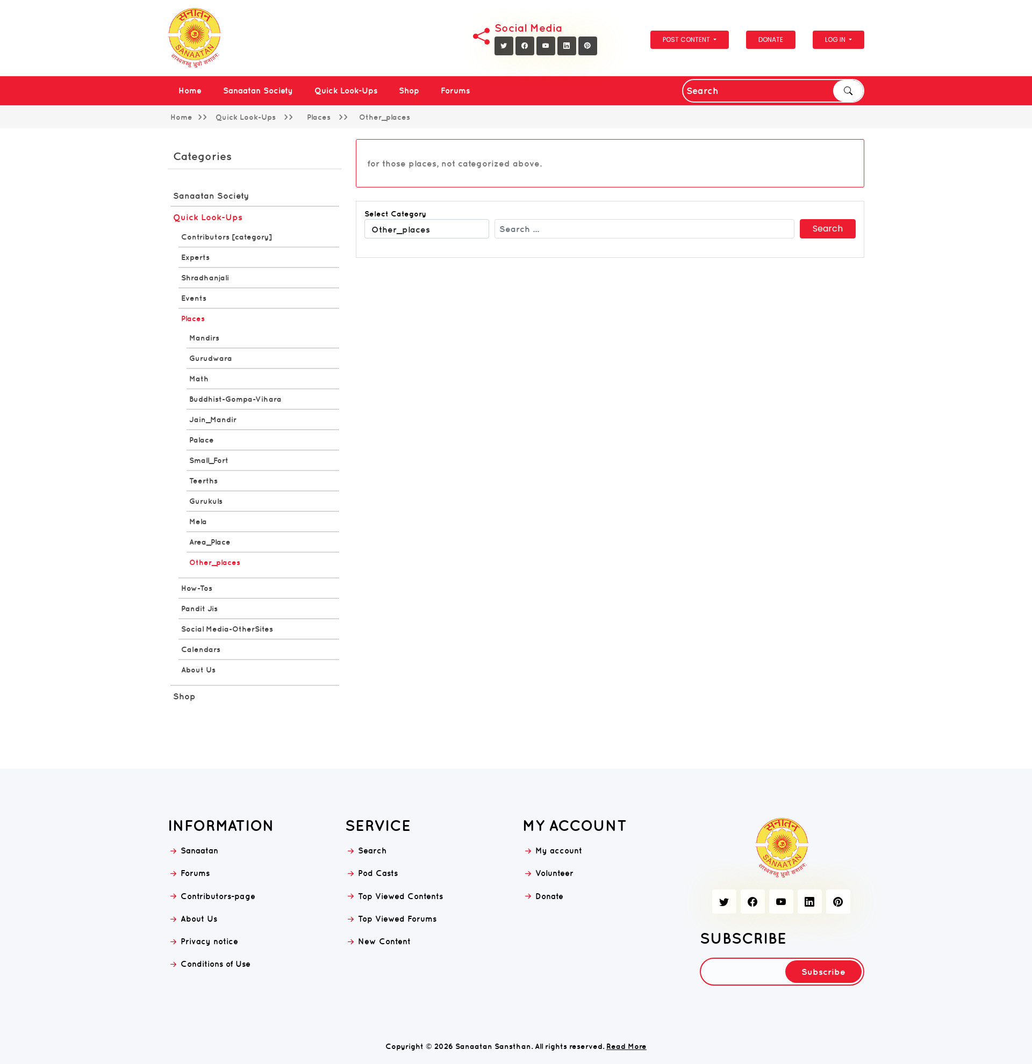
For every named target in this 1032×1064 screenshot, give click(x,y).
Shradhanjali (205, 277)
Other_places (214, 562)
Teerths (203, 480)
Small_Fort (208, 460)
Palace (201, 440)
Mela (198, 521)
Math (199, 378)
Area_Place (210, 542)
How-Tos (196, 588)
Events (193, 298)
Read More (626, 1046)
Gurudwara (210, 358)
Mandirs (204, 338)
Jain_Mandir (212, 419)
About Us (198, 669)
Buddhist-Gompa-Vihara (235, 399)
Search (848, 91)
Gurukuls (206, 501)
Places (193, 318)
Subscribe (823, 971)
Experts (195, 257)
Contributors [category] (226, 237)
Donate (770, 39)
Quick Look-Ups (345, 90)
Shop (409, 90)
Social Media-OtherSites (227, 629)
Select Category (395, 213)
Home (190, 90)
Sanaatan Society (258, 90)
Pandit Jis (199, 608)
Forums (455, 90)
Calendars (200, 649)
